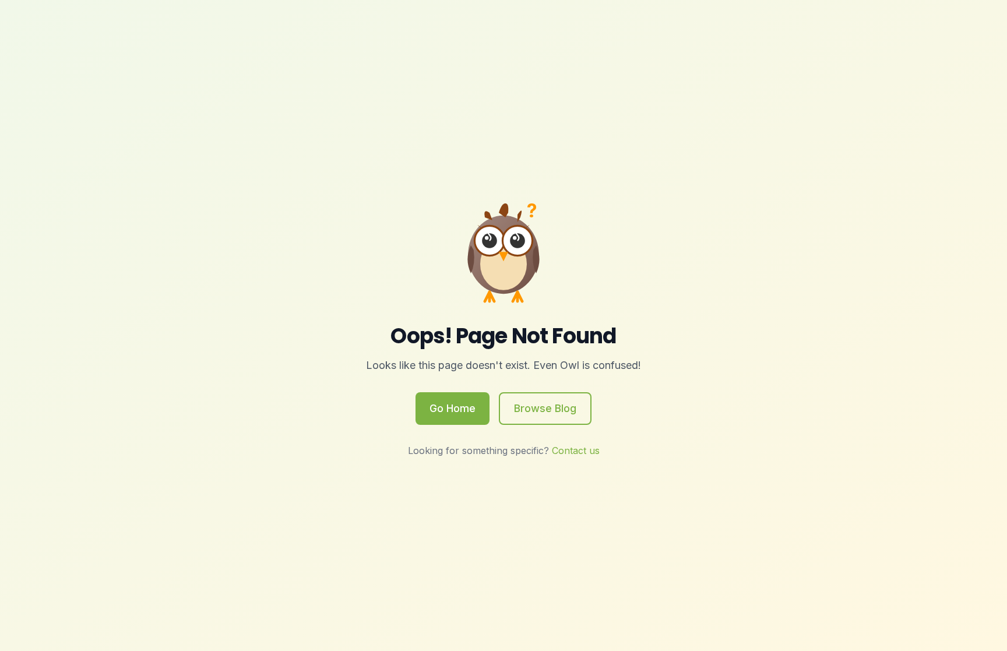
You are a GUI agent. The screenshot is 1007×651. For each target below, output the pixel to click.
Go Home (452, 408)
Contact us (576, 450)
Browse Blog (545, 408)
